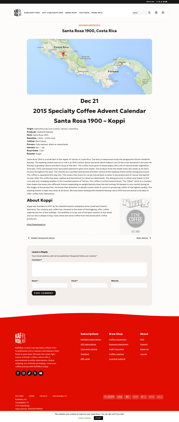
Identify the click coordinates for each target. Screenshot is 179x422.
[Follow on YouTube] (166, 2)
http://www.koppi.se (36, 224)
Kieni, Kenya (142, 238)
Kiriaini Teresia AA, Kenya (42, 238)
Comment (37, 260)
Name (35, 281)
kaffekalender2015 (89, 25)
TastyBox (84, 13)
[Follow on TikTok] (161, 2)
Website (115, 281)
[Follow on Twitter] (164, 2)
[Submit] (149, 12)
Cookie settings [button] (84, 418)
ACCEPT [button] (98, 418)
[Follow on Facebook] (157, 2)
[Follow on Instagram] (159, 2)
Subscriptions (32, 13)
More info (97, 13)
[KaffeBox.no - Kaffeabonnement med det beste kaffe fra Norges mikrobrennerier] (18, 13)
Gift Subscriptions (52, 13)
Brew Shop (71, 13)
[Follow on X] (35, 373)
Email (74, 281)
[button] (156, 12)
